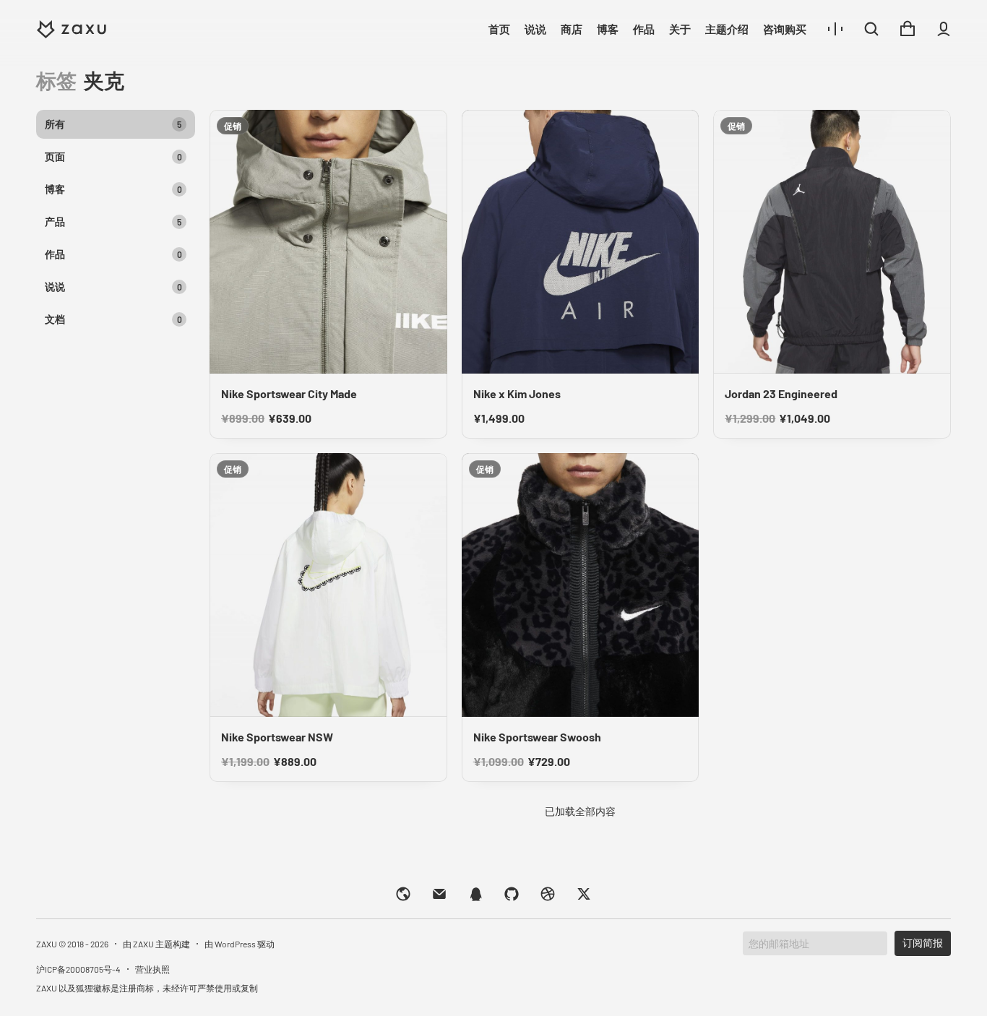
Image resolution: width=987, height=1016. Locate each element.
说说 (535, 28)
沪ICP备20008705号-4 (78, 969)
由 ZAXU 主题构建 (156, 944)
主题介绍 (727, 28)
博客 (608, 28)
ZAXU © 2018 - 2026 (72, 944)
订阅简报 (922, 943)
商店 (571, 28)
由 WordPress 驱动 (239, 944)
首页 (499, 28)
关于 (680, 28)
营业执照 (152, 969)
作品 (644, 28)
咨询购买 (784, 28)
